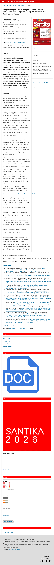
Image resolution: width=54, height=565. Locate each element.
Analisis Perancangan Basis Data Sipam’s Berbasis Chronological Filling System (26, 269)
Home (4, 5)
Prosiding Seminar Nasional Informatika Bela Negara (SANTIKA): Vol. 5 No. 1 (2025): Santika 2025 (28, 287)
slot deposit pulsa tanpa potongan (11, 461)
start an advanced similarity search (17, 328)
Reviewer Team (6, 341)
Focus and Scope (7, 344)
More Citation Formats (38, 76)
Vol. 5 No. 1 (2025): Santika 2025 (19, 5)
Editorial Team (6, 338)
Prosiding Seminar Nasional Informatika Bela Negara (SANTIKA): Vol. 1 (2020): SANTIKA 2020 (27, 270)
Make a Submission (8, 521)
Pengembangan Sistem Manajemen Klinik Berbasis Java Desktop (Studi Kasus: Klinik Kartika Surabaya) (27, 286)
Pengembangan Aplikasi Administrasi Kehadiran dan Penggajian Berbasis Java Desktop (26, 291)
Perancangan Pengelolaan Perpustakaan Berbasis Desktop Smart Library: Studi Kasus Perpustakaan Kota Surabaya (28, 297)
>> (13, 325)
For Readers (5, 511)
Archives (9, 5)
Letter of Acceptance (7, 346)
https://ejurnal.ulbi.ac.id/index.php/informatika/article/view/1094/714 (19, 193)
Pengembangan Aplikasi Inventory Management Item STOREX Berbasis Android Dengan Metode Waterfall (28, 320)
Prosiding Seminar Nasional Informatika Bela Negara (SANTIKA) (19, 1)
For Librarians (6, 515)
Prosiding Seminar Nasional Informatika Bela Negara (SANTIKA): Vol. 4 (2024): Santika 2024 (26, 321)
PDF (36, 49)
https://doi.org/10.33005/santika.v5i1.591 (15, 42)
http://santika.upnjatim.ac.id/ (15, 549)
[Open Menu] (2, 1)
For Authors (5, 513)
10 (11, 325)
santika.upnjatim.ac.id (8, 532)
